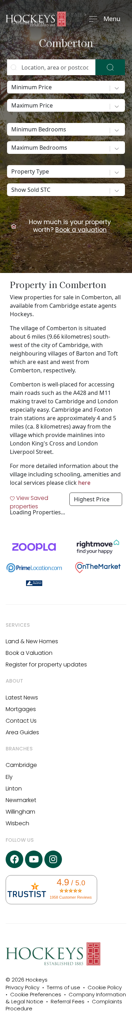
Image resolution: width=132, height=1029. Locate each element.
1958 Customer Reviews (71, 897)
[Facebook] (14, 859)
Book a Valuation (29, 653)
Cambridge (21, 765)
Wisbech (17, 823)
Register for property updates (46, 664)
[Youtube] (34, 859)
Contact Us (21, 721)
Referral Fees (67, 1001)
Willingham (20, 812)
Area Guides (22, 732)
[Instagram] (53, 859)
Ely (9, 777)
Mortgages (21, 709)
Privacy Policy (24, 987)
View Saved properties (29, 502)
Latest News (22, 697)
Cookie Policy (105, 987)
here (84, 483)
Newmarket (21, 800)
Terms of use (63, 987)
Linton (14, 788)
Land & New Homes (32, 641)
